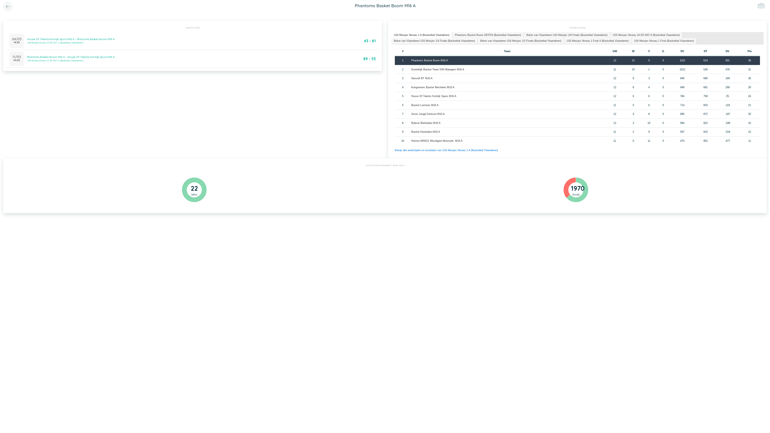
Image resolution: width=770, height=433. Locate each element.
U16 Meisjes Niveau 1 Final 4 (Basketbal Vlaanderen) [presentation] (598, 40)
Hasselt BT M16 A (422, 78)
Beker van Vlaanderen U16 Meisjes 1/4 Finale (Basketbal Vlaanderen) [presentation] (434, 40)
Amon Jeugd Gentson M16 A (428, 113)
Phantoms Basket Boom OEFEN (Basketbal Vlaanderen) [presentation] (488, 34)
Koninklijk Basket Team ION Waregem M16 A (437, 69)
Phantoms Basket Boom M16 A (429, 60)
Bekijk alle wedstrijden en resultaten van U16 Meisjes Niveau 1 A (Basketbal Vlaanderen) (446, 150)
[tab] (421, 35)
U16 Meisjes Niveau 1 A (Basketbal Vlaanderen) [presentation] (421, 34)
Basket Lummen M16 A (425, 105)
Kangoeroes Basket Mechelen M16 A (432, 87)
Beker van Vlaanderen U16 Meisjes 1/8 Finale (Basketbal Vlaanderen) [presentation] (566, 34)
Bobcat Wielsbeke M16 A (426, 122)
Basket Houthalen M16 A (425, 131)
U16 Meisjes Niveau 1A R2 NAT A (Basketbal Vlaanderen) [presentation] (646, 34)
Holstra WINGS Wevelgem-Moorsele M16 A (437, 140)
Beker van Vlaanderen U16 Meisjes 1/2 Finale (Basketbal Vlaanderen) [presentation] (520, 40)
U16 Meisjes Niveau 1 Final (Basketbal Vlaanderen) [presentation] (664, 40)
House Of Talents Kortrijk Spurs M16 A (433, 96)
